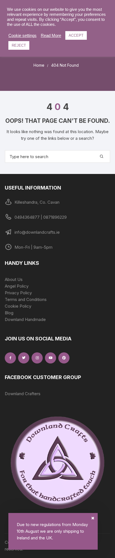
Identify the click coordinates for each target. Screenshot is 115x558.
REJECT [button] (19, 45)
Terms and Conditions (26, 299)
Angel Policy (16, 286)
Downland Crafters (22, 393)
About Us (14, 279)
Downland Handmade (25, 319)
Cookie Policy (18, 306)
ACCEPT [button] (76, 35)
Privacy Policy (18, 292)
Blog (9, 312)
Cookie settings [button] (22, 35)
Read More (51, 35)
